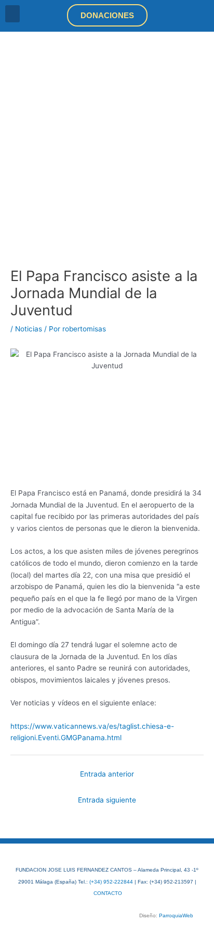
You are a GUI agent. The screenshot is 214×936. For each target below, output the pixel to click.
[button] (12, 13)
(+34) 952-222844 (111, 882)
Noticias (28, 329)
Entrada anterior (107, 774)
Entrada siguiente (107, 800)
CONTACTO (107, 893)
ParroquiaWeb (176, 915)
